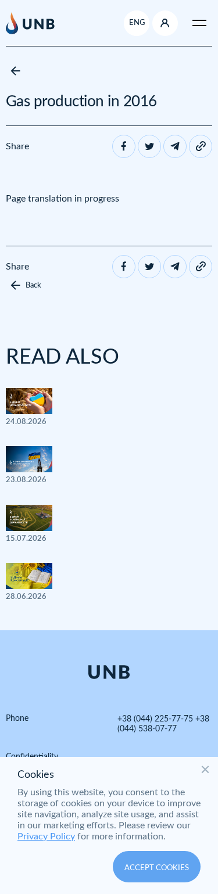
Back (33, 285)
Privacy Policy (46, 836)
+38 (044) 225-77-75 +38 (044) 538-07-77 (163, 724)
